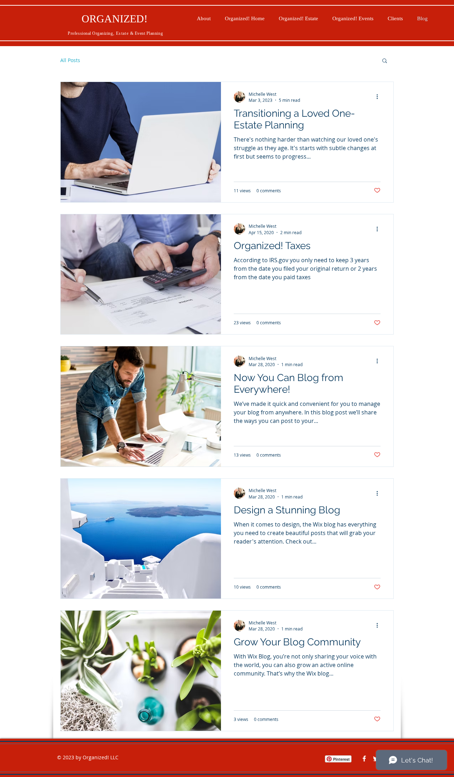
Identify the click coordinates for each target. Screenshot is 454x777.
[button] (384, 61)
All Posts (70, 60)
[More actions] (379, 97)
